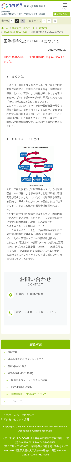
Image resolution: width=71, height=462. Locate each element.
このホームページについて (18, 414)
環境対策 (43, 28)
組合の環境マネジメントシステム (26, 359)
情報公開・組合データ (23, 28)
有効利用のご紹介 (17, 366)
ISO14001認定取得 (21, 387)
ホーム (4, 28)
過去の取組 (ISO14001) (15, 31)
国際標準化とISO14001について (28, 394)
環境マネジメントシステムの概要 (29, 380)
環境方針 (12, 352)
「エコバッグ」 (16, 401)
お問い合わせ (63, 14)
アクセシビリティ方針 (16, 419)
